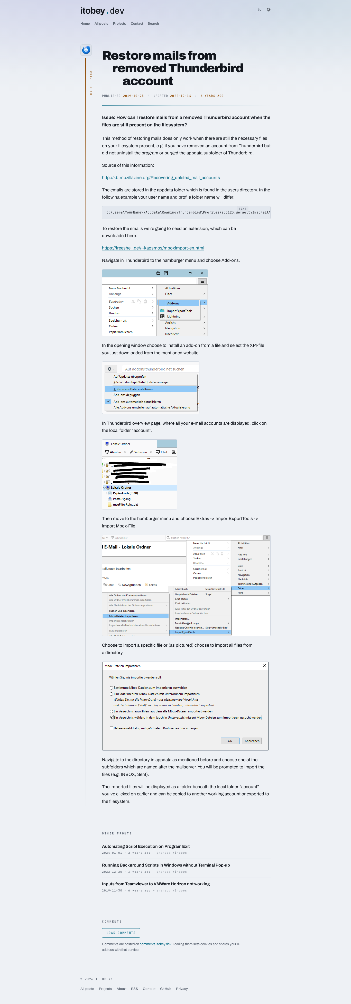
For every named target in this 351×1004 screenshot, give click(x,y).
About (121, 989)
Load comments (121, 933)
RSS (134, 989)
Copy (263, 210)
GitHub (165, 989)
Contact (137, 23)
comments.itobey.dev (155, 944)
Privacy (182, 989)
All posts (101, 23)
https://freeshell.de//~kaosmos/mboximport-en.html (153, 248)
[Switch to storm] (264, 9)
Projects (119, 23)
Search (153, 23)
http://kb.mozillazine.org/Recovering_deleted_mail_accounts (161, 177)
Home (85, 23)
